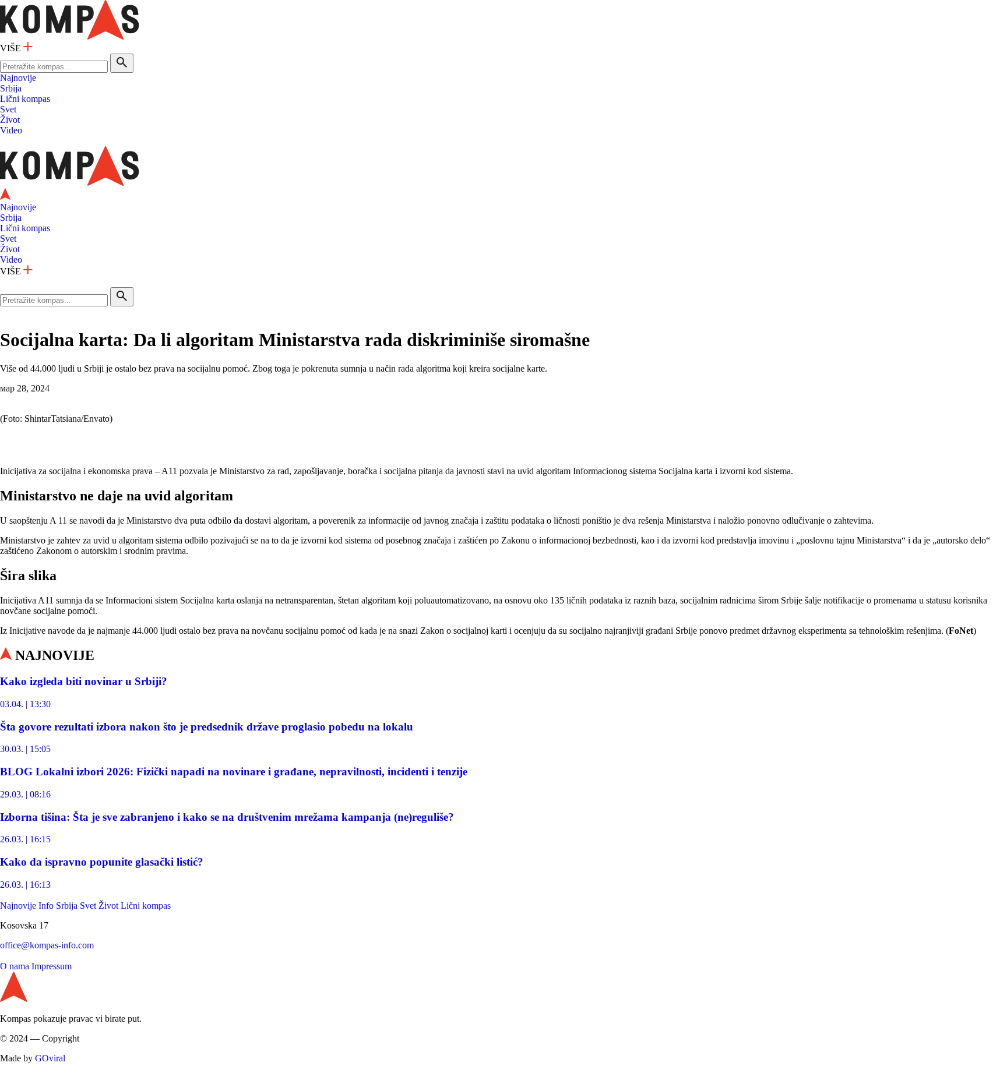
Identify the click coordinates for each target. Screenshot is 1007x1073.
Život (10, 120)
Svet (8, 109)
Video (11, 130)
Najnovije (18, 78)
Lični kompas (25, 99)
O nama (14, 966)
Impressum (51, 966)
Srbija (11, 88)
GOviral (50, 1058)
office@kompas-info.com (47, 945)
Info (46, 905)
